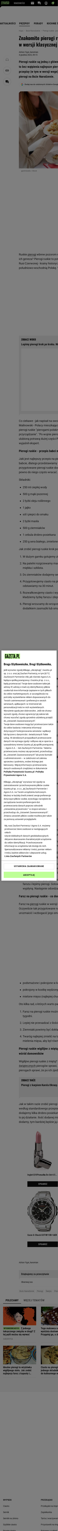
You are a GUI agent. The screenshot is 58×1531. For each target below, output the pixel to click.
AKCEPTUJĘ (29, 875)
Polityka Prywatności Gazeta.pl (19, 772)
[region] (28, 765)
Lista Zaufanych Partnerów (18, 856)
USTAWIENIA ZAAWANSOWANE (29, 866)
